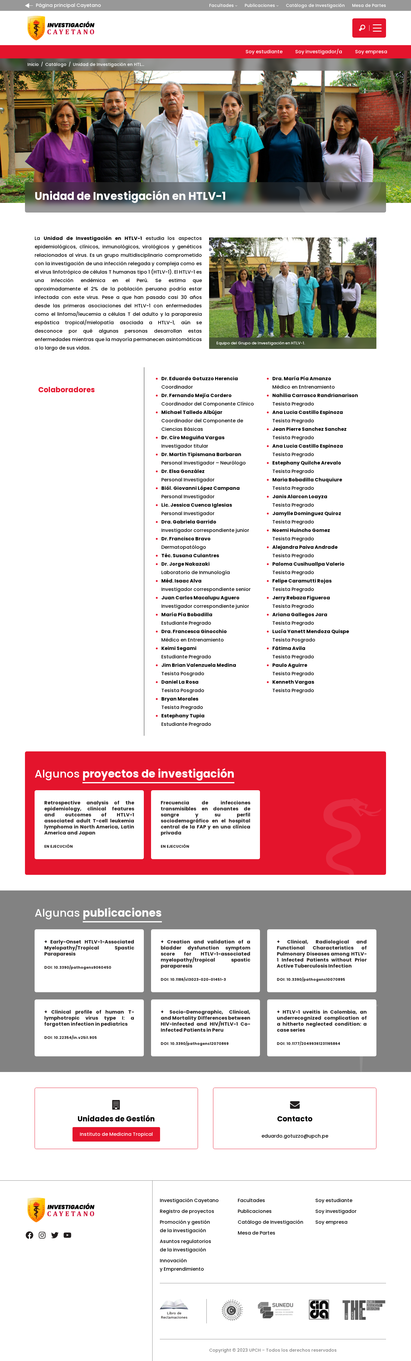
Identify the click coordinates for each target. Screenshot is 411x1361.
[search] (362, 28)
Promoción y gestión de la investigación (185, 1226)
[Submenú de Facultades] (236, 5)
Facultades (221, 5)
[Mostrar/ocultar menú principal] (376, 28)
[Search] (362, 28)
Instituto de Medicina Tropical (116, 1134)
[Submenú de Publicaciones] (277, 5)
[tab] (81, 390)
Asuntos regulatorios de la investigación (185, 1245)
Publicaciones (260, 5)
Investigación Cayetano (189, 1200)
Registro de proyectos (187, 1211)
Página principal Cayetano (68, 5)
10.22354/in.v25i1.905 (75, 1037)
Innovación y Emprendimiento (182, 1264)
